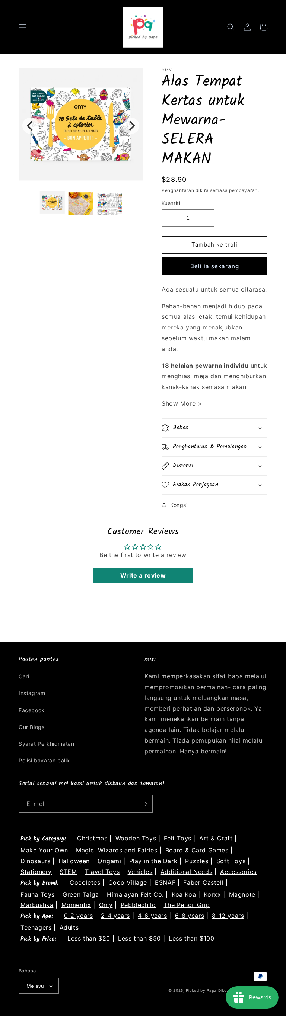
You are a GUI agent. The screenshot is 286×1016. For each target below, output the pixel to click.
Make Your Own (44, 850)
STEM (68, 871)
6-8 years (189, 915)
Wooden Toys (135, 838)
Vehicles (140, 871)
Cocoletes (85, 882)
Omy (106, 905)
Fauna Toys (37, 894)
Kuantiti (171, 203)
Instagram (32, 693)
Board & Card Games (197, 850)
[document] (81, 126)
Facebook (32, 710)
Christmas (92, 838)
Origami (109, 861)
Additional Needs (187, 871)
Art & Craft (216, 838)
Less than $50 (139, 938)
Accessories (238, 871)
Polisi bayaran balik (44, 760)
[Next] (131, 126)
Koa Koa (184, 894)
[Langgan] (144, 804)
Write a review (143, 575)
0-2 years (78, 915)
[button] (22, 27)
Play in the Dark (153, 861)
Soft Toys (230, 861)
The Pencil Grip (186, 905)
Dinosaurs (35, 861)
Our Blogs (31, 727)
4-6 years (152, 915)
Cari (24, 676)
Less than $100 (191, 938)
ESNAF (165, 882)
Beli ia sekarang (214, 266)
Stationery (36, 871)
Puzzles (196, 861)
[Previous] (30, 126)
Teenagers (35, 927)
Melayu (35, 986)
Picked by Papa (201, 990)
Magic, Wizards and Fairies (117, 850)
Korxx (212, 894)
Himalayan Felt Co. (135, 894)
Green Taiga (81, 894)
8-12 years (228, 915)
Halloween (74, 861)
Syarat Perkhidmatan (46, 743)
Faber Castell (203, 882)
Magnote (242, 894)
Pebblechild (138, 905)
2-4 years (115, 915)
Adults (69, 927)
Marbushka (36, 905)
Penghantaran (178, 190)
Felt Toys (177, 838)
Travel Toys (102, 871)
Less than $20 (88, 938)
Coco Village (127, 882)
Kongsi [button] (179, 505)
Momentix (76, 905)
